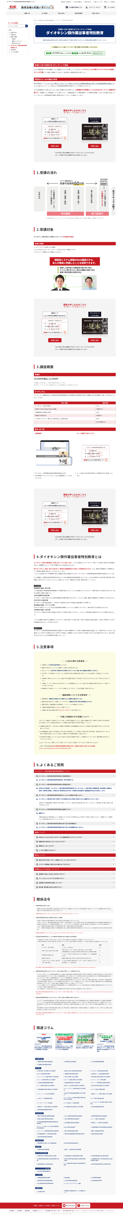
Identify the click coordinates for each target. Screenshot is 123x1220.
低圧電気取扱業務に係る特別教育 (72, 1082)
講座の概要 (14, 37)
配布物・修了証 (16, 43)
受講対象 (13, 34)
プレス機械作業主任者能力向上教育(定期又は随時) (75, 1164)
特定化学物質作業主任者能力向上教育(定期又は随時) (75, 1159)
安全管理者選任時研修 (97, 1180)
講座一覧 (27, 13)
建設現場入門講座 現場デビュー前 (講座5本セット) (75, 1191)
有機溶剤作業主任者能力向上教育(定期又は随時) (48, 1159)
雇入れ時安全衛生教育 (70, 1127)
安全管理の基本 (41, 1191)
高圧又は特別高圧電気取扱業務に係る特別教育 (74, 1093)
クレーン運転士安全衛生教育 (98, 1119)
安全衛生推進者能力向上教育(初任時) (100, 1156)
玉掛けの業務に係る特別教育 (71, 1076)
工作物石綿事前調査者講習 (98, 1061)
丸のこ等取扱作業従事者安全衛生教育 (73, 1116)
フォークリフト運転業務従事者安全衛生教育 (48, 1131)
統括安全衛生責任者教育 (97, 1134)
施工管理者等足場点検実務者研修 (45, 1183)
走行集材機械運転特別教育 (98, 1106)
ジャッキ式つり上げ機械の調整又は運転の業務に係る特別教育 (74, 1098)
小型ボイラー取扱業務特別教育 (45, 1098)
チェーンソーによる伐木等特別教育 (46, 1094)
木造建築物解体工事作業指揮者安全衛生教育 (102, 1127)
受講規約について (38, 1210)
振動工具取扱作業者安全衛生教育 (45, 1119)
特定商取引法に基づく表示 (52, 1210)
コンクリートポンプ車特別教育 (99, 1079)
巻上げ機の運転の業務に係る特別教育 (100, 1085)
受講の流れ (14, 32)
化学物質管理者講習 (96, 1177)
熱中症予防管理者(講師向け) (44, 1171)
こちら (57, 707)
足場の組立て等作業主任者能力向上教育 (47, 1156)
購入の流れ (61, 13)
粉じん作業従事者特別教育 (44, 1074)
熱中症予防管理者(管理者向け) (72, 1143)
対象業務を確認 (68, 237)
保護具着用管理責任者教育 (44, 1177)
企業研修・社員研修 (66, 2)
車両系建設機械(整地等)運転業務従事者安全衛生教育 (47, 1122)
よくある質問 (14, 52)
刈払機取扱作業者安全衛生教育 (72, 1122)
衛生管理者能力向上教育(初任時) (45, 1164)
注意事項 (13, 50)
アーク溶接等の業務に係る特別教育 (46, 1085)
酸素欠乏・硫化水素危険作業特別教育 (73, 1071)
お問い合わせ (96, 13)
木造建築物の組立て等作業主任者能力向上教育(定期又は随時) (101, 1159)
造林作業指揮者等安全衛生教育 (45, 1137)
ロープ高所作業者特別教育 (98, 1098)
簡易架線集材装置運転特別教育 (45, 1109)
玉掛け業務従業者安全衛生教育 (72, 1119)
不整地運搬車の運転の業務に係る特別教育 (47, 1089)
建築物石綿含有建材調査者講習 (45, 1061)
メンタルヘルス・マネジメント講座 (73, 1183)
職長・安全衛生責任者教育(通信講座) (46, 1116)
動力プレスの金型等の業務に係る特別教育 (74, 1085)
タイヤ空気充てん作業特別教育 (72, 1103)
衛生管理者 (67, 1177)
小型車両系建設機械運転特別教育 (45, 1082)
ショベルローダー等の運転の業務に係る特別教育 (101, 1102)
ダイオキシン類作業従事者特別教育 (100, 1071)
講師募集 (27, 1210)
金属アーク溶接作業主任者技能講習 (73, 1149)
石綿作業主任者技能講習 (70, 1061)
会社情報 (11, 1210)
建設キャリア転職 (109, 2)
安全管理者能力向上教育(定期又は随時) (74, 1156)
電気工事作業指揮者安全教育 (71, 1131)
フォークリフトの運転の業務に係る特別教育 (48, 1076)
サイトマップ (110, 1210)
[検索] (26, 26)
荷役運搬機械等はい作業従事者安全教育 (47, 1134)
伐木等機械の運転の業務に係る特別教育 (74, 1106)
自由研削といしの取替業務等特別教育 (100, 1074)
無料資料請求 (78, 13)
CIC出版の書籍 (77, 2)
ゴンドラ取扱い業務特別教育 (98, 1089)
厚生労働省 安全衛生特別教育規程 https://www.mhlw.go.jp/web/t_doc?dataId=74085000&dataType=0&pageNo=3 (66, 967)
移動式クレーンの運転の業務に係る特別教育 (102, 1094)
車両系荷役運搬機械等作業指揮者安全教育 (74, 1134)
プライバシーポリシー (64, 710)
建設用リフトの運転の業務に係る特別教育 (47, 1106)
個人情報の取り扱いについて (71, 1210)
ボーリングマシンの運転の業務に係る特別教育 (74, 1089)
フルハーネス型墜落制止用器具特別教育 (101, 1082)
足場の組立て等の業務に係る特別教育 (46, 1071)
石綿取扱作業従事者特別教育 (44, 1064)
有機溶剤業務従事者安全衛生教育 (99, 1116)
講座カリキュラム (17, 41)
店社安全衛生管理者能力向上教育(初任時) (101, 1164)
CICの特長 (44, 13)
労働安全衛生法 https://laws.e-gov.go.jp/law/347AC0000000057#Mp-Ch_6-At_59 (57, 913)
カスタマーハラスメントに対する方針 (93, 1210)
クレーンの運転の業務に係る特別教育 (46, 1079)
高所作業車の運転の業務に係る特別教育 (101, 1076)
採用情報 (19, 1210)
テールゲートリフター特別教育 (45, 1103)
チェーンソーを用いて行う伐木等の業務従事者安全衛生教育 (47, 1127)
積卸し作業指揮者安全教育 (98, 1131)
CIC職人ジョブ (97, 2)
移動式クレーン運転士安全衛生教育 (100, 1122)
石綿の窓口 (87, 2)
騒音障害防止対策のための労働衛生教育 (47, 1143)
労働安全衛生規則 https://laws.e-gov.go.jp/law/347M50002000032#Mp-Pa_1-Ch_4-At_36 (59, 932)
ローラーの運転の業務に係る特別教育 (73, 1079)
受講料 (14, 39)
